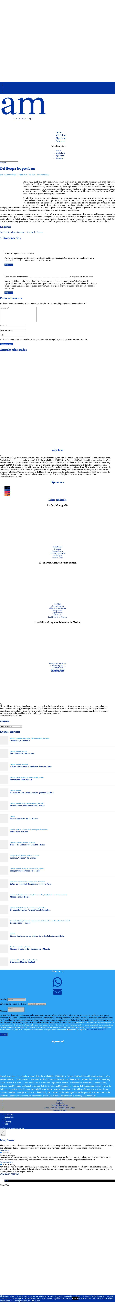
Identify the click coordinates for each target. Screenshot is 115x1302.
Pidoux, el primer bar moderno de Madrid (30, 949)
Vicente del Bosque (35, 232)
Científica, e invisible (20, 741)
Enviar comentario (6, 344)
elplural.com (57, 613)
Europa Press (57, 551)
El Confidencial (57, 668)
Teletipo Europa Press (57, 663)
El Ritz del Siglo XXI (57, 666)
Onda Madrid (57, 547)
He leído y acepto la (87, 1029)
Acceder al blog (59, 1110)
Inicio (58, 150)
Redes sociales (21, 738)
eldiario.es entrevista (57, 608)
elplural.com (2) (57, 606)
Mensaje (3, 1011)
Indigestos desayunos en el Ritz (25, 871)
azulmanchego (10, 175)
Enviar (4, 1034)
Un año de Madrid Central (22, 962)
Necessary (7, 1152)
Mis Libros (60, 153)
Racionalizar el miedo (20, 923)
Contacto (60, 141)
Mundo (41, 777)
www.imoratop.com (17, 1128)
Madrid (12, 738)
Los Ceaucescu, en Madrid (22, 754)
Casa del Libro (57, 558)
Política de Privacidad (96, 1029)
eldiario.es (58, 615)
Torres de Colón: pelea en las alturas (27, 845)
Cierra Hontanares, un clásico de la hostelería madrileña (37, 936)
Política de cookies (60, 1105)
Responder (8, 265)
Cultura (12, 751)
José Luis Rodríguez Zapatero (12, 232)
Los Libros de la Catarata (57, 617)
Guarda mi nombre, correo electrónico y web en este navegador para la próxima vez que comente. (45, 339)
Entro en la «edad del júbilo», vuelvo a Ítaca (30, 884)
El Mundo (57, 549)
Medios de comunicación (29, 777)
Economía (19, 843)
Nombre (3, 999)
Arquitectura (14, 947)
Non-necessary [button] (6, 1162)
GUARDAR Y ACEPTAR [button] (9, 1174)
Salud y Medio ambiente (34, 738)
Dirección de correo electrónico (14, 1004)
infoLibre (57, 604)
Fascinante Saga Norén (21, 780)
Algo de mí (60, 155)
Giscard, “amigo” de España (23, 858)
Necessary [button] (4, 1150)
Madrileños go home (19, 897)
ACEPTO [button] (75, 1298)
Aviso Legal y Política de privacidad (59, 1108)
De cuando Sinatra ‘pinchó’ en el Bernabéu (30, 910)
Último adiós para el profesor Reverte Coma (31, 767)
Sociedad (46, 738)
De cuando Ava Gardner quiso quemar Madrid (32, 793)
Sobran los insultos (19, 832)
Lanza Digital (57, 555)
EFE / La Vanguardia (57, 553)
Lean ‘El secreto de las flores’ (24, 819)
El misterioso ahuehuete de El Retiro (27, 806)
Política (32, 175)
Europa (18, 777)
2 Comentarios (43, 175)
